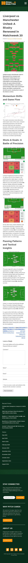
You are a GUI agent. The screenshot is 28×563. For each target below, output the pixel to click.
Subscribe (20, 497)
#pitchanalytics (11, 329)
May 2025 (4, 435)
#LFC (20, 327)
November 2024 (6, 454)
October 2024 (6, 457)
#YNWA (5, 331)
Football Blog (11, 327)
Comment (6, 349)
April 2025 (4, 438)
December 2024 (6, 451)
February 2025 (6, 444)
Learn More (7, 520)
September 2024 (6, 461)
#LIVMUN (24, 327)
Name (5, 367)
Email (5, 373)
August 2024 (5, 464)
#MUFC (5, 329)
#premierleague (20, 329)
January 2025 (5, 448)
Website (5, 379)
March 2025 (5, 441)
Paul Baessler (19, 38)
